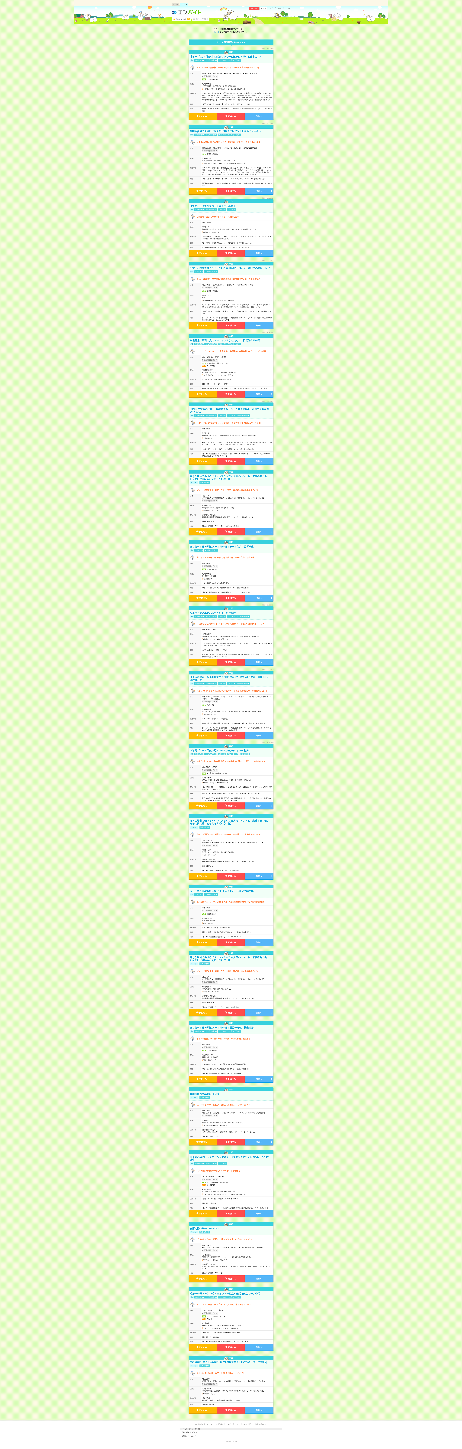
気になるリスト (182, 19)
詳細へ (259, 116)
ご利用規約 (219, 1424)
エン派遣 (175, 4)
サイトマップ (286, 8)
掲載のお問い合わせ (261, 1424)
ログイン (263, 8)
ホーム (216, 32)
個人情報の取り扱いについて (203, 1424)
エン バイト (184, 4)
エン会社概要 (247, 1424)
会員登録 (254, 8)
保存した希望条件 (202, 19)
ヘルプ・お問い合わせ (275, 8)
